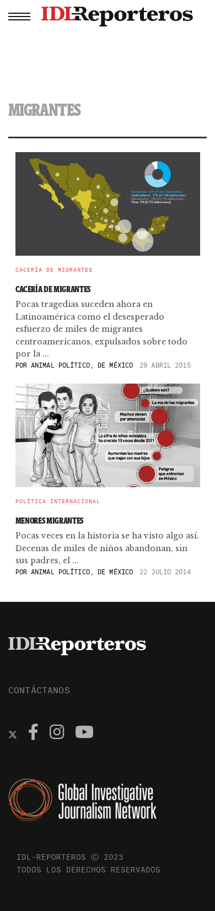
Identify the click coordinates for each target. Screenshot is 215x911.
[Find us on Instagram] (57, 733)
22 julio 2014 (165, 572)
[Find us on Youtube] (84, 733)
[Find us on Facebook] (33, 733)
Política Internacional (57, 501)
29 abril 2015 (165, 365)
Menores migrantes (49, 520)
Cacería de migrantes (54, 270)
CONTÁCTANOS (39, 690)
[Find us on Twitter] (12, 733)
